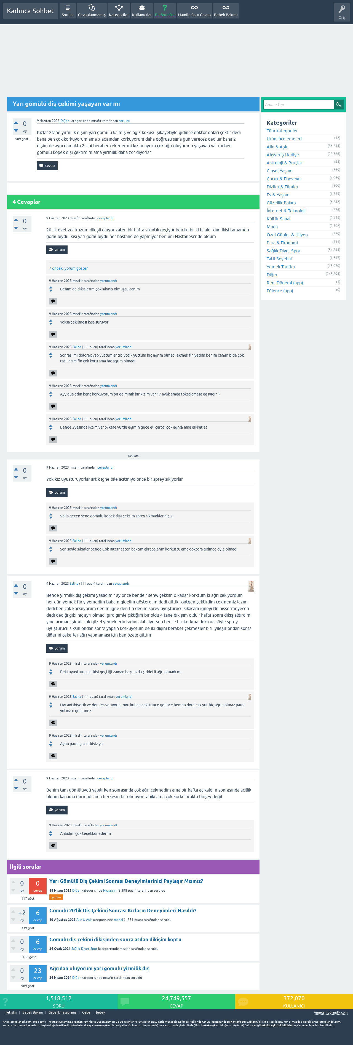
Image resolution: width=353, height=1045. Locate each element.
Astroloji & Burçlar (284, 162)
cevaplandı (105, 218)
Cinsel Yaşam (280, 170)
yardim (56, 897)
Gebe (86, 1012)
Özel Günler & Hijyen (287, 234)
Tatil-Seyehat (279, 258)
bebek (100, 1012)
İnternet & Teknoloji (286, 210)
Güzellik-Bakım (281, 202)
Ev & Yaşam (278, 194)
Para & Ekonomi (282, 242)
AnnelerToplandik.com (330, 1012)
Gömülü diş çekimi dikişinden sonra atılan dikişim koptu (115, 939)
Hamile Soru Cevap (194, 15)
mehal (118, 920)
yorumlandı (108, 281)
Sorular (68, 15)
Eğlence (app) (280, 290)
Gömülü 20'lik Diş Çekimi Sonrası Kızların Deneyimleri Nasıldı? (122, 910)
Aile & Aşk (84, 920)
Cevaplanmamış (92, 15)
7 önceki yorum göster (68, 268)
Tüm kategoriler (282, 130)
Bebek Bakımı (226, 15)
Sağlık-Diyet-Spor (84, 949)
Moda (272, 226)
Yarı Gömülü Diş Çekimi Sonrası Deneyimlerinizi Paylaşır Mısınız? (126, 881)
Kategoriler (119, 15)
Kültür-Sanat (279, 218)
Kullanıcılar (142, 15)
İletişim (11, 1012)
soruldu (124, 121)
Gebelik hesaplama (62, 1012)
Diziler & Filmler (282, 186)
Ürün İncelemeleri (284, 138)
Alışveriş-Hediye (283, 154)
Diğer (64, 121)
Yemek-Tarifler (281, 266)
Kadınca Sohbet (30, 11)
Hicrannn (110, 890)
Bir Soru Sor (165, 15)
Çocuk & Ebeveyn (284, 178)
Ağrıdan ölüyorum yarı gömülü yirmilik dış (99, 968)
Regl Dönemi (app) (285, 282)
